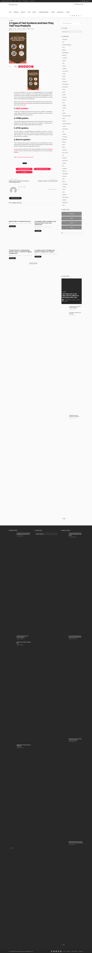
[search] (90, 1)
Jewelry (64, 126)
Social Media (65, 173)
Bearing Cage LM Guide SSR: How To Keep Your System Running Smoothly (19, 181)
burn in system (20, 157)
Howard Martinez (38, 228)
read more (12, 226)
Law (63, 131)
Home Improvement (43, 12)
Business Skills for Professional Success (20, 221)
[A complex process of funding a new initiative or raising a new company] (46, 235)
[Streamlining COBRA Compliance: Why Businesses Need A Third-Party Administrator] (46, 206)
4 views (25, 223)
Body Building (65, 52)
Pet (63, 155)
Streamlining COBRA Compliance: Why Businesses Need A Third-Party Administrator (45, 223)
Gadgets (64, 105)
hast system (25, 157)
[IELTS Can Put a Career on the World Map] (64, 362)
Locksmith (65, 136)
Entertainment (66, 84)
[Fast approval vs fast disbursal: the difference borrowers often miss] (71, 279)
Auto (10, 12)
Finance (64, 100)
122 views (14, 28)
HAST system (22, 108)
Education (65, 81)
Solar (64, 178)
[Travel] (71, 223)
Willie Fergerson (65, 301)
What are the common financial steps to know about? (75, 739)
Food (29, 12)
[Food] (71, 227)
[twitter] (83, 1)
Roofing (64, 163)
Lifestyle (64, 134)
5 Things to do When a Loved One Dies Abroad (47, 181)
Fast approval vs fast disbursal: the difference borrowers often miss (70, 295)
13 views (25, 255)
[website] (18, 189)
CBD (63, 63)
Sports (53, 12)
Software (64, 176)
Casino (64, 60)
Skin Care (64, 171)
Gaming (64, 107)
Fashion (23, 12)
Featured (64, 97)
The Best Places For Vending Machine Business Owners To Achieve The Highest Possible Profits (20, 251)
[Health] (71, 218)
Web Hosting (65, 197)
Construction (65, 71)
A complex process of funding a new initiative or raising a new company (45, 251)
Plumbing (64, 157)
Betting (64, 50)
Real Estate (65, 160)
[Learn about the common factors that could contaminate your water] (64, 891)
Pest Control (65, 152)
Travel (68, 12)
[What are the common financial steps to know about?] (64, 788)
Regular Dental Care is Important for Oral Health (74, 416)
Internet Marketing (67, 123)
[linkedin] (88, 1)
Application (65, 39)
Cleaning (64, 68)
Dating (64, 76)
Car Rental (65, 57)
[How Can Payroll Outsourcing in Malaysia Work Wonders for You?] (64, 686)
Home (15, 1)
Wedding (64, 199)
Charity (64, 65)
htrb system (31, 157)
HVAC (64, 118)
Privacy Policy (25, 1)
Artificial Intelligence (67, 44)
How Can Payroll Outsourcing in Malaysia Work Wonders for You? (75, 636)
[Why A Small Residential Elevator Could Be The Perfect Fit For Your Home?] (64, 583)
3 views (78, 299)
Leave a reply (14, 198)
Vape (64, 192)
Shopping (64, 168)
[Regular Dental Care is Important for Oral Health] (64, 465)
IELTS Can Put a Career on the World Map (75, 313)
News (64, 147)
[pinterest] (84, 1)
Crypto (64, 73)
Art (63, 42)
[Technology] (71, 214)
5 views (51, 226)
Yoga (64, 205)
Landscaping (65, 128)
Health (34, 12)
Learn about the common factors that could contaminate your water (76, 842)
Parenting (65, 149)
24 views (51, 253)
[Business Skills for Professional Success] (20, 206)
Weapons (65, 194)
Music (64, 144)
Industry (64, 121)
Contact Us (32, 1)
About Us (19, 1)
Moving (64, 142)
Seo (63, 165)
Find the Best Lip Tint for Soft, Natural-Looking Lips (75, 307)
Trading (64, 186)
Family (64, 92)
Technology (60, 12)
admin (24, 28)
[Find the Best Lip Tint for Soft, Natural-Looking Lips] (64, 308)
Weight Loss (65, 202)
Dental (64, 78)
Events (64, 89)
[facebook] (81, 1)
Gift (63, 110)
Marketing (65, 139)
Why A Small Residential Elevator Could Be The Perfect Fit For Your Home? (75, 534)
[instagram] (86, 1)
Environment (65, 86)
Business (16, 12)
